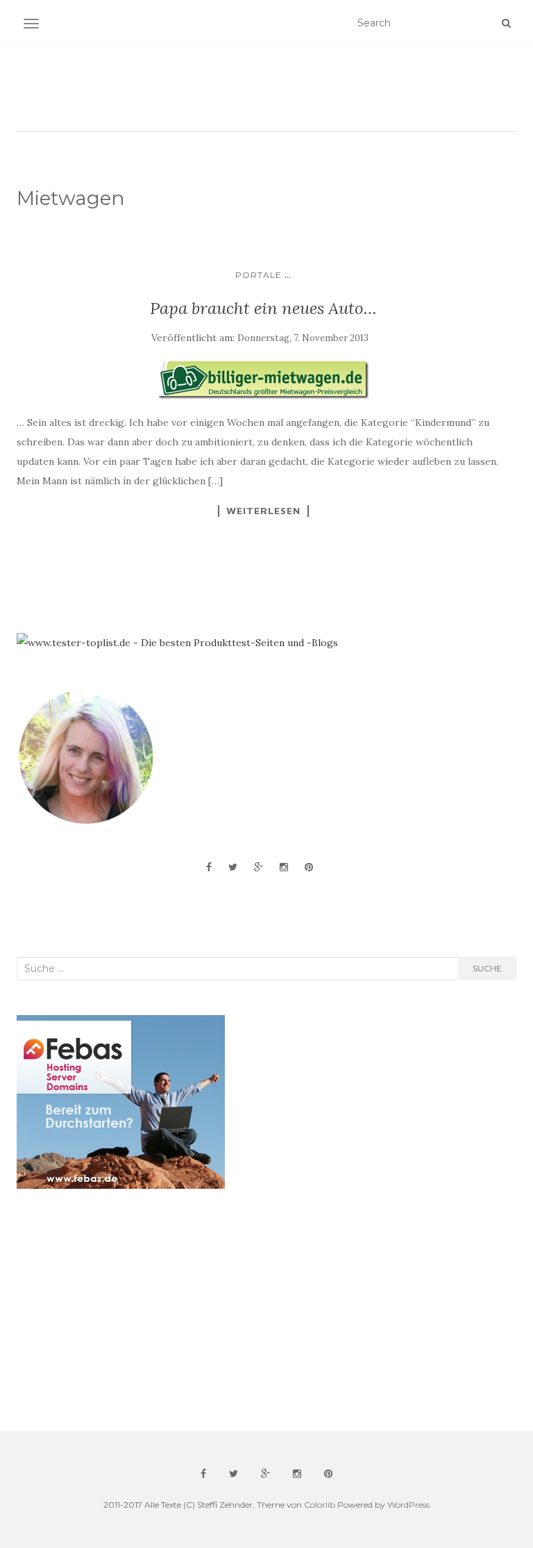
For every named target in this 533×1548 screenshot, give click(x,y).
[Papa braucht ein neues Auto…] (263, 380)
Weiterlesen (263, 510)
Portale (258, 275)
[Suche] (506, 23)
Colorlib (319, 1504)
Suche (487, 968)
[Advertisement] (121, 1310)
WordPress (408, 1504)
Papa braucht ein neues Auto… (263, 308)
